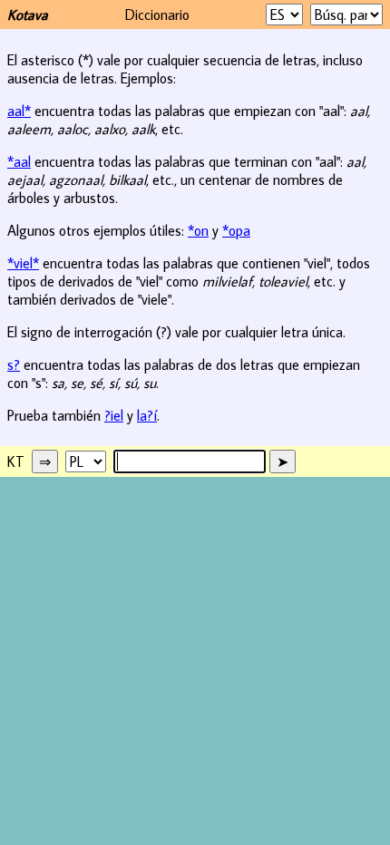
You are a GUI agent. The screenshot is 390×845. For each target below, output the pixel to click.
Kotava (27, 14)
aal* (19, 111)
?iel (113, 415)
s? (13, 364)
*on (198, 230)
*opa (236, 230)
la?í (147, 415)
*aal (19, 161)
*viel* (23, 263)
